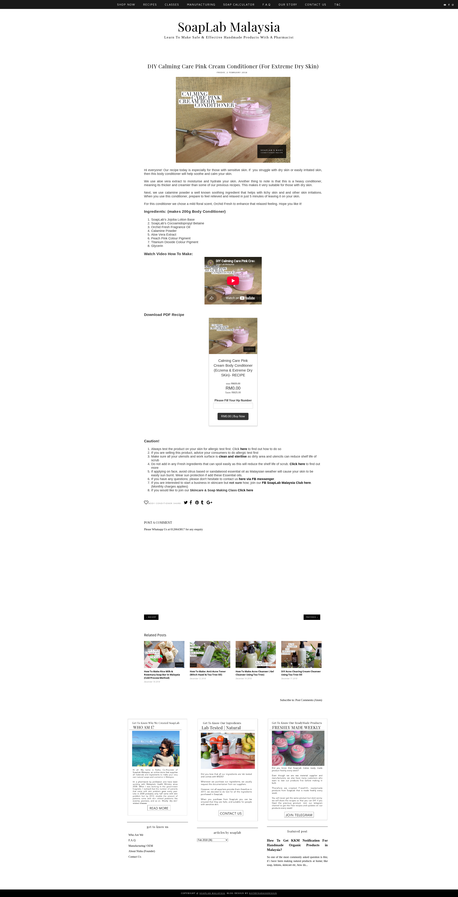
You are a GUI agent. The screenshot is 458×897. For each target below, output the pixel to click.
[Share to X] (185, 503)
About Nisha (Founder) (141, 851)
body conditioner (160, 503)
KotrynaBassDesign (263, 893)
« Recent (151, 617)
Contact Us (315, 4)
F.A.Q (266, 4)
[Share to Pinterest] (197, 503)
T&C (337, 4)
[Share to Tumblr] (202, 503)
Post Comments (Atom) (308, 700)
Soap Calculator (239, 4)
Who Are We (135, 834)
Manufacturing (201, 4)
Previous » (312, 617)
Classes (172, 4)
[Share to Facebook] (191, 503)
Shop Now (126, 4)
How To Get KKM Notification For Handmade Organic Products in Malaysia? (297, 845)
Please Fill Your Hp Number (233, 400)
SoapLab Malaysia (229, 26)
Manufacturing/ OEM (140, 845)
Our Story (288, 4)
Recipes (150, 4)
